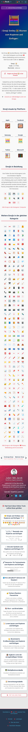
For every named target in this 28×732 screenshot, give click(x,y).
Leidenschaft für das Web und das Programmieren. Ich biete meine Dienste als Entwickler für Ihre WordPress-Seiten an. (14, 485)
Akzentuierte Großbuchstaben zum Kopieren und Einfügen (14, 641)
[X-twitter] (8, 496)
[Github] (12, 496)
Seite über (7, 492)
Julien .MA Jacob (14, 478)
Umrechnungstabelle (14, 682)
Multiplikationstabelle (14, 670)
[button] (25, 2)
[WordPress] (20, 496)
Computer (14, 207)
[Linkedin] (16, 496)
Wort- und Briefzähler (14, 608)
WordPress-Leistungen (17, 492)
